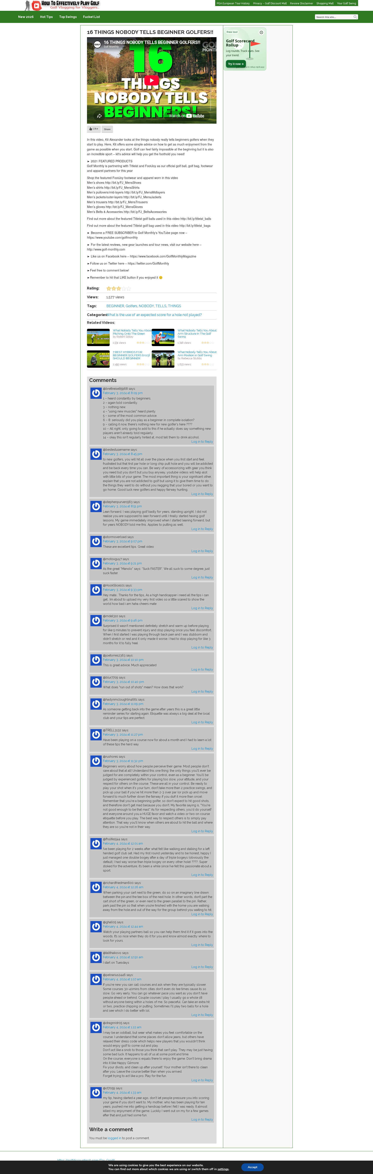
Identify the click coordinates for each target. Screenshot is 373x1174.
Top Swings (68, 17)
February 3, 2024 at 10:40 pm (123, 682)
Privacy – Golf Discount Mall (270, 3)
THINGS (174, 306)
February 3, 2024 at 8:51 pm (122, 506)
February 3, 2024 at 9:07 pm (122, 541)
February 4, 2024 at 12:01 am (123, 843)
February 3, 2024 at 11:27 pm (123, 734)
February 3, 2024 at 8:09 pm (123, 393)
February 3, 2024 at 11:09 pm (123, 704)
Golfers (131, 306)
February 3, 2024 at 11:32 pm (123, 761)
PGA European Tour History (233, 3)
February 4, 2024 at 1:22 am (122, 1027)
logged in (114, 1138)
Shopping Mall (324, 3)
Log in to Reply (202, 441)
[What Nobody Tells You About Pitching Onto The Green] (98, 337)
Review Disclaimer (301, 3)
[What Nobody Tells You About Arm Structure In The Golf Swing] (163, 337)
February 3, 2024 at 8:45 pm (122, 454)
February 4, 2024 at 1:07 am (122, 979)
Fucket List (91, 17)
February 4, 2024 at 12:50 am (123, 957)
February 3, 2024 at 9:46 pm (122, 620)
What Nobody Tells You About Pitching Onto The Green (132, 332)
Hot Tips (46, 17)
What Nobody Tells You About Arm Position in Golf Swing (197, 353)
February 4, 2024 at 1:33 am (122, 1092)
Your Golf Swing (346, 3)
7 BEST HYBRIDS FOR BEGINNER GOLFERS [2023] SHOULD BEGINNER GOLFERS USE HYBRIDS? (131, 356)
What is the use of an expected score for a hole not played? (154, 315)
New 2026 (26, 17)
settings (223, 1169)
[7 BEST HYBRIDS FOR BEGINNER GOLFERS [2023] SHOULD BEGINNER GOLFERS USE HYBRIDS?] (98, 359)
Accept (252, 1167)
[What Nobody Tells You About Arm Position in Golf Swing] (163, 359)
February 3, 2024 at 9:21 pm (122, 563)
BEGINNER (115, 306)
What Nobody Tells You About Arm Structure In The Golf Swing (197, 333)
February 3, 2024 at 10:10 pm (123, 659)
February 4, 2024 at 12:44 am (123, 926)
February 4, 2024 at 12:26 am (123, 887)
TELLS (160, 306)
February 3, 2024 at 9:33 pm (122, 589)
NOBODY (146, 306)
